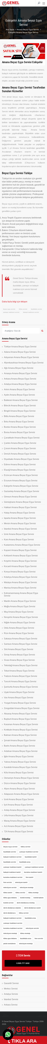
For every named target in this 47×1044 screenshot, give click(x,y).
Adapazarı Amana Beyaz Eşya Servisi (21, 794)
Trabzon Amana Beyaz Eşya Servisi (20, 676)
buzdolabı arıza (24, 862)
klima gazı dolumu (10, 898)
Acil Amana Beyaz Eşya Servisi (18, 826)
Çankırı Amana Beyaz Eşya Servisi (20, 443)
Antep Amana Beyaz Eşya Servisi (19, 810)
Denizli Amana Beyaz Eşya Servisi (20, 454)
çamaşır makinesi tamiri (12, 867)
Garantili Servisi (11, 983)
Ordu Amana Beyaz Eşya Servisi (19, 628)
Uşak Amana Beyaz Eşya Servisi (19, 692)
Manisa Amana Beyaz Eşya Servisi (20, 588)
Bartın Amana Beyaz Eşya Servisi (19, 746)
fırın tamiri (29, 877)
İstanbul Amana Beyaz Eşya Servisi (20, 529)
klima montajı (33, 893)
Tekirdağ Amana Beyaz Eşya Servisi (20, 665)
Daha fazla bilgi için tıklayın (14, 302)
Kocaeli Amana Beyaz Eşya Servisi (20, 566)
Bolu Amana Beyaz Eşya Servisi (19, 422)
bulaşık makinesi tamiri (12, 872)
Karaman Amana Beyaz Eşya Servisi (21, 724)
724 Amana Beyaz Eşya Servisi (18, 831)
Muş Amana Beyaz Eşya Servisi (18, 612)
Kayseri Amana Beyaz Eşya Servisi (20, 550)
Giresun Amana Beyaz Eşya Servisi (20, 497)
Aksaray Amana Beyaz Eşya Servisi (20, 714)
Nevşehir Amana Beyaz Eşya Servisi (21, 617)
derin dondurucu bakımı (12, 908)
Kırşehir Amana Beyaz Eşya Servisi (20, 561)
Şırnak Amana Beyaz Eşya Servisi (20, 740)
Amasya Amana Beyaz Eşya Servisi (20, 373)
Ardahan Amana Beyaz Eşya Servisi (20, 751)
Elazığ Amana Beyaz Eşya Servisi (19, 470)
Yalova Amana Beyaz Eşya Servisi (20, 762)
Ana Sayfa (10, 29)
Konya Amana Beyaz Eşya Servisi (20, 572)
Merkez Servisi (11, 989)
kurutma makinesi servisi (12, 877)
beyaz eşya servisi (9, 309)
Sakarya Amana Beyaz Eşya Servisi (20, 638)
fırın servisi (7, 882)
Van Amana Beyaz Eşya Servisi (18, 697)
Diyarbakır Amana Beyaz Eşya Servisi (21, 459)
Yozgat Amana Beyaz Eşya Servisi (20, 703)
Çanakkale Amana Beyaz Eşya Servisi (22, 438)
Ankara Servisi (10, 1005)
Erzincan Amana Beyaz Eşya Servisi (21, 475)
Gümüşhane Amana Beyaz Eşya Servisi (22, 502)
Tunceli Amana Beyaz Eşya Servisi (20, 681)
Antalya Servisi (11, 994)
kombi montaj (25, 898)
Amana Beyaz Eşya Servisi (28, 29)
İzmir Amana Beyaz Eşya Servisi (19, 534)
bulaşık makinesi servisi (31, 312)
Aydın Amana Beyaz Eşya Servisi (19, 395)
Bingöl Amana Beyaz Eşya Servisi (20, 411)
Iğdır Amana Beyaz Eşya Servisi (19, 756)
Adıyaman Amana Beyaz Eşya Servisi (21, 357)
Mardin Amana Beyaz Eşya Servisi (20, 601)
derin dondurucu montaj (25, 903)
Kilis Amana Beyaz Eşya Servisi (19, 772)
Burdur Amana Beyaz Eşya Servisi (20, 427)
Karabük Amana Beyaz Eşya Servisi (20, 767)
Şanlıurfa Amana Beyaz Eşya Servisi (21, 687)
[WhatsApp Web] (8, 1034)
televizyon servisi (9, 887)
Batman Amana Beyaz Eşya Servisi (20, 735)
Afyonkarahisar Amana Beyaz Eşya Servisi (23, 363)
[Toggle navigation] (43, 3)
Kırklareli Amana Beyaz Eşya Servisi (21, 555)
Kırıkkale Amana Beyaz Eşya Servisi (21, 730)
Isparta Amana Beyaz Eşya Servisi (20, 518)
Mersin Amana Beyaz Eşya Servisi (20, 523)
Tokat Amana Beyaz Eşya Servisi (19, 671)
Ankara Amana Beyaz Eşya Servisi (20, 379)
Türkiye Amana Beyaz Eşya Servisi (20, 346)
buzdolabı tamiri (31, 857)
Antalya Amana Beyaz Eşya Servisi (20, 384)
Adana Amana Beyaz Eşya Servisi (20, 352)
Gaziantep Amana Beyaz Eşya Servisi (21, 491)
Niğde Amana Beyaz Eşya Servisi (19, 622)
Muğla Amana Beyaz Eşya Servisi (19, 606)
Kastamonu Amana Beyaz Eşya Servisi (22, 545)
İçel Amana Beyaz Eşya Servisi (18, 805)
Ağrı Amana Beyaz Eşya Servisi (18, 368)
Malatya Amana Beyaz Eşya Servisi (20, 582)
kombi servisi (8, 903)
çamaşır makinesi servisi (11, 312)
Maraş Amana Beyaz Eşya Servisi (19, 821)
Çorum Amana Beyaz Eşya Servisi (20, 448)
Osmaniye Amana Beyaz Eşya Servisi (21, 778)
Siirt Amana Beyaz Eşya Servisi (18, 649)
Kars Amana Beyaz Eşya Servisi (19, 539)
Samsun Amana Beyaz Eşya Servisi (20, 644)
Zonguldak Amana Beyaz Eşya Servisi (21, 708)
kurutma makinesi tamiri (33, 872)
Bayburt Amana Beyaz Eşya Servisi (20, 719)
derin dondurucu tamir (32, 908)
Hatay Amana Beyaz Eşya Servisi (19, 513)
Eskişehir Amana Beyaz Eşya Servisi (21, 486)
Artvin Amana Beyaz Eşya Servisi (19, 389)
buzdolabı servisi (36, 309)
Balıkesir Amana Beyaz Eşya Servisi (21, 400)
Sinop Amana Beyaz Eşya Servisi (19, 655)
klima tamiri (7, 893)
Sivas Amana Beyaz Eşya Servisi (19, 660)
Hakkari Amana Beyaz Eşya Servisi (20, 507)
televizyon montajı (26, 887)
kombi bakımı (38, 898)
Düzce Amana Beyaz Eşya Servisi (20, 783)
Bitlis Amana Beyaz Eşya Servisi (19, 416)
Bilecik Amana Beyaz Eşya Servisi (20, 405)
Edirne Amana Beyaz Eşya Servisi (20, 464)
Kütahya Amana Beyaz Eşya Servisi (20, 577)
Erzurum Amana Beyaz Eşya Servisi (20, 480)
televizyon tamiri (21, 882)
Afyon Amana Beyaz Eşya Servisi (19, 789)
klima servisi (23, 309)
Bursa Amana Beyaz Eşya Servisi (19, 432)
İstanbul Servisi (11, 999)
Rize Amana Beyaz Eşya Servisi (19, 633)
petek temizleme (9, 944)
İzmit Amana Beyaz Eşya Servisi (19, 799)
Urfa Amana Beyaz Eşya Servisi (18, 815)
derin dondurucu (9, 913)
